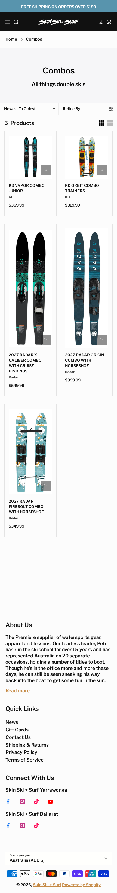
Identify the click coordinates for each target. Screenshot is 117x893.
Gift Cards (17, 730)
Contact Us (18, 737)
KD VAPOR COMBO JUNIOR (27, 188)
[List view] (110, 123)
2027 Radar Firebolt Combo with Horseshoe (26, 506)
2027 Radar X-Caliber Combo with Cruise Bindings (25, 362)
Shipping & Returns (27, 745)
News (11, 722)
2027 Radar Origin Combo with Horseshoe (84, 360)
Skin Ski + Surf (47, 884)
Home (11, 39)
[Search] (16, 22)
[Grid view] (101, 123)
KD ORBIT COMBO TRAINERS (82, 188)
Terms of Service (24, 760)
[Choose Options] (46, 170)
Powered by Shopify (81, 884)
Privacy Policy (21, 752)
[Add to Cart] (102, 170)
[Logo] (58, 22)
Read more (17, 690)
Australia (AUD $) (27, 860)
